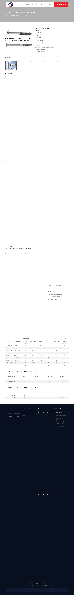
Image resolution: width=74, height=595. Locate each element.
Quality (45, 4)
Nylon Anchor (25, 415)
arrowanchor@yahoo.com (61, 426)
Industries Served (39, 4)
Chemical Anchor (26, 413)
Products (32, 4)
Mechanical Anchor (26, 412)
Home (21, 4)
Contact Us (50, 4)
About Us (26, 4)
